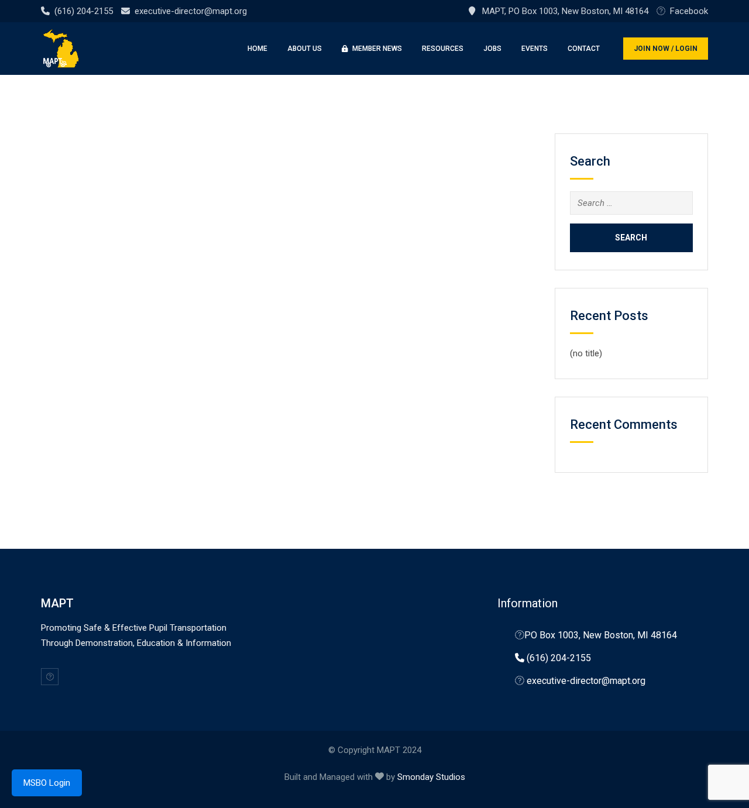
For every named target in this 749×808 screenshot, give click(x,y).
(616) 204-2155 (83, 11)
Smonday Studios (431, 777)
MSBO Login (46, 783)
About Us (304, 48)
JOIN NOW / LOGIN (666, 48)
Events (534, 48)
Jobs (492, 48)
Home (257, 48)
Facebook (689, 11)
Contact (584, 48)
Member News (376, 48)
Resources (442, 48)
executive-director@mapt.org (191, 11)
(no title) (586, 353)
